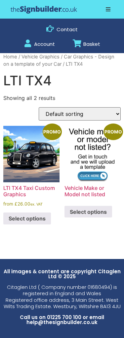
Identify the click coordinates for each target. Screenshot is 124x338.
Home (10, 57)
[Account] (27, 43)
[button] (108, 9)
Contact (67, 29)
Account (44, 44)
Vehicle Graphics (40, 57)
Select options (27, 218)
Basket (91, 44)
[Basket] (77, 43)
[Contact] (50, 29)
